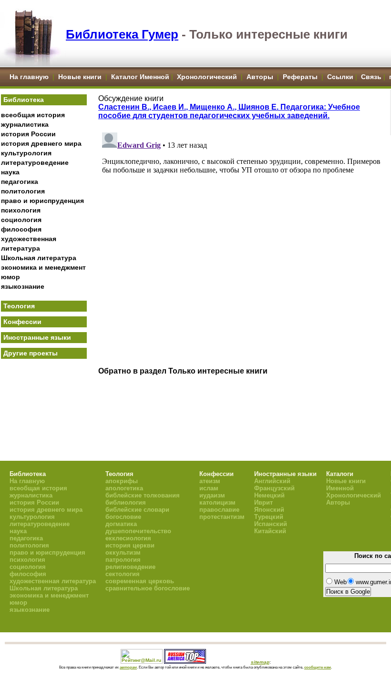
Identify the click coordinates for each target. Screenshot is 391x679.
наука (10, 172)
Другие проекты (30, 353)
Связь (371, 77)
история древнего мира (41, 143)
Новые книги (80, 77)
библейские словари (137, 509)
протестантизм (222, 516)
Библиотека (23, 99)
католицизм (217, 502)
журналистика (25, 124)
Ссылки (340, 77)
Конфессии (22, 321)
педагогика (19, 181)
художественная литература (53, 581)
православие (219, 509)
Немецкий (269, 495)
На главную (29, 77)
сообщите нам (317, 667)
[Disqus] (241, 248)
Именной (340, 488)
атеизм (209, 481)
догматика (121, 523)
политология (23, 191)
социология (21, 219)
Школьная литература (38, 258)
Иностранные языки (37, 337)
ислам (208, 488)
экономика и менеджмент (43, 267)
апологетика (124, 488)
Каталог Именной (140, 77)
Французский (274, 488)
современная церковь (139, 581)
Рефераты (300, 77)
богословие (123, 516)
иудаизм (212, 495)
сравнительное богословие (147, 588)
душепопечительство (138, 531)
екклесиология (128, 538)
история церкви (129, 545)
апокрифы (121, 481)
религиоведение (130, 566)
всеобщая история (33, 115)
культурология (26, 153)
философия (21, 229)
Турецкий (268, 516)
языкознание (22, 286)
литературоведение (35, 162)
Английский (272, 481)
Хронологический (207, 77)
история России (28, 134)
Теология (19, 306)
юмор (10, 277)
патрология (123, 559)
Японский (269, 509)
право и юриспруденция (42, 200)
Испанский (270, 523)
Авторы (261, 77)
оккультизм (123, 552)
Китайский (270, 531)
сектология (122, 574)
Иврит (263, 502)
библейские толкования (142, 495)
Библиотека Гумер (122, 34)
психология (21, 210)
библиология (125, 502)
